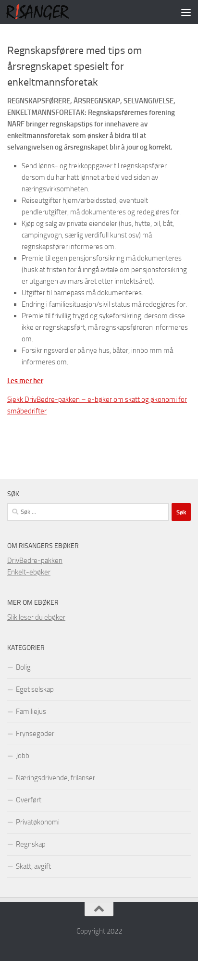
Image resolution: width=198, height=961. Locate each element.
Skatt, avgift (33, 866)
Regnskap (31, 844)
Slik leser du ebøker (36, 617)
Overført (28, 800)
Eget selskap (35, 689)
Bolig (23, 667)
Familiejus (31, 711)
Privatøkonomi (38, 822)
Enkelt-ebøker (28, 572)
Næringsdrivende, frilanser (55, 778)
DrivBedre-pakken (34, 560)
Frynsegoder (35, 733)
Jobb (22, 755)
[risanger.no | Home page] (48, 12)
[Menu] (186, 12)
